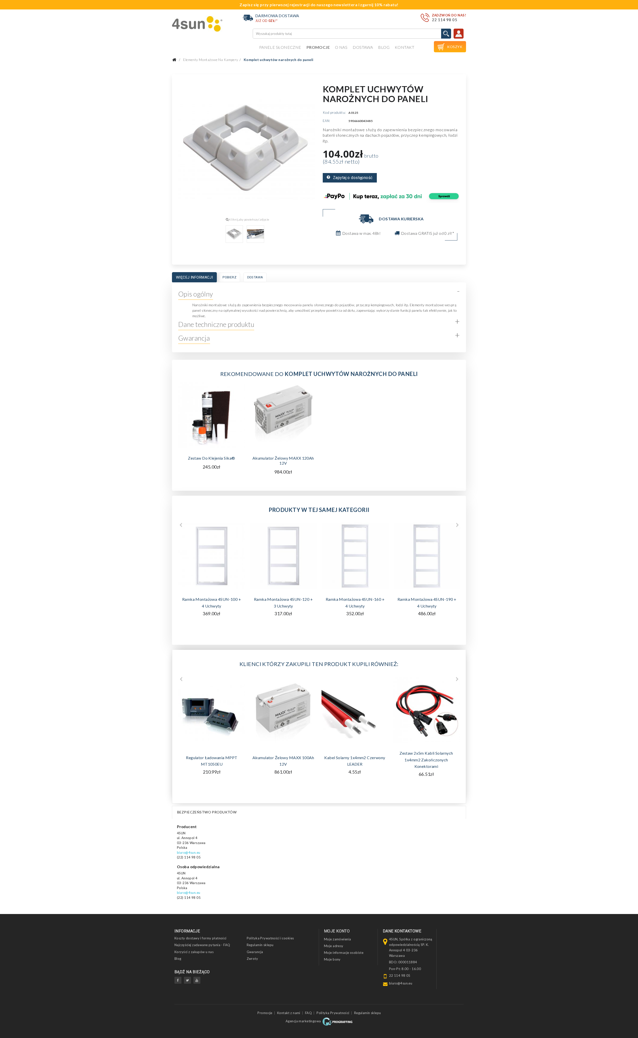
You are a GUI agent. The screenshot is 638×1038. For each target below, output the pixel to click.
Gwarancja (255, 952)
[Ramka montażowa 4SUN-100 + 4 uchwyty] (211, 556)
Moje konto (337, 931)
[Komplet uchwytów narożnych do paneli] (234, 234)
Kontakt (404, 47)
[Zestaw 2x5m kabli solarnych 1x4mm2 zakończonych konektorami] (426, 710)
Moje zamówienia (337, 939)
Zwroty (252, 959)
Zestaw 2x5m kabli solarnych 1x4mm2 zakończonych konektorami (426, 760)
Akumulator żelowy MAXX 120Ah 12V (283, 460)
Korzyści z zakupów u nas (194, 952)
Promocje (318, 47)
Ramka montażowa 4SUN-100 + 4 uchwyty (211, 602)
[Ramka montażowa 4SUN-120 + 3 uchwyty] (283, 556)
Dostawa (363, 47)
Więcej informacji (194, 277)
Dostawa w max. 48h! (361, 233)
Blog (384, 47)
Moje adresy (333, 946)
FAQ (308, 1013)
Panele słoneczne (280, 47)
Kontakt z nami (288, 1013)
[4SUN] (197, 24)
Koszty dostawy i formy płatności (200, 938)
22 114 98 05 (444, 19)
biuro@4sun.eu (188, 853)
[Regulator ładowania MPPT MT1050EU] (211, 712)
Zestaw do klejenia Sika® (211, 458)
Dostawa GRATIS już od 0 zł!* (427, 233)
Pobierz (230, 277)
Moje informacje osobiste (343, 953)
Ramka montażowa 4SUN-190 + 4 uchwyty (427, 602)
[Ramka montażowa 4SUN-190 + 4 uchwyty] (427, 556)
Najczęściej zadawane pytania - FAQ (202, 945)
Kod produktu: (334, 112)
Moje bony (332, 959)
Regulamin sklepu (260, 945)
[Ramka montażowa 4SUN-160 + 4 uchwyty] (355, 556)
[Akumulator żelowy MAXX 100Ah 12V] (283, 712)
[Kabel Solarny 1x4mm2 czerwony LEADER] (354, 712)
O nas (341, 47)
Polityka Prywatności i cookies (270, 938)
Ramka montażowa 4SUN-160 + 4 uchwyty (355, 602)
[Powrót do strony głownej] (174, 60)
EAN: (326, 121)
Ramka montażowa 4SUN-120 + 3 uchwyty (283, 602)
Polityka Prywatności (333, 1013)
